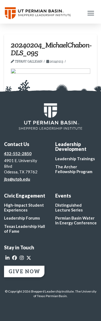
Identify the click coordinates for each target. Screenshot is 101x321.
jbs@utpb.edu (17, 179)
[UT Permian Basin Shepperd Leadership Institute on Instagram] (21, 258)
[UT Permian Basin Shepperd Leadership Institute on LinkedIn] (7, 258)
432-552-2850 (18, 153)
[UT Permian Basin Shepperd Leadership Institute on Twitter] (29, 258)
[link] (50, 116)
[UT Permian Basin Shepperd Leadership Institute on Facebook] (14, 258)
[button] (90, 13)
